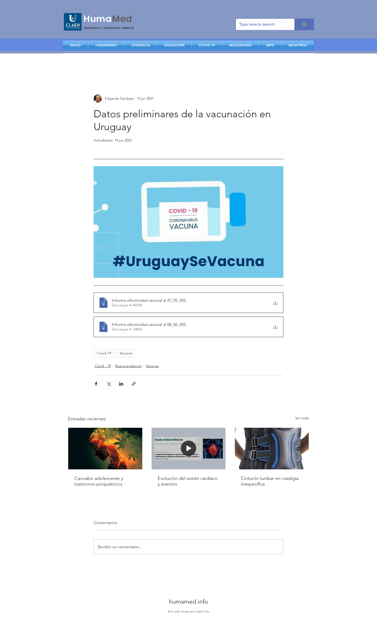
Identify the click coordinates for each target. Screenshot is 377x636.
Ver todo (302, 418)
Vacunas (126, 353)
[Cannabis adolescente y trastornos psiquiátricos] (105, 448)
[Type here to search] (304, 24)
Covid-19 (104, 353)
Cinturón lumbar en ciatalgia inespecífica (270, 481)
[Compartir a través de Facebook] (96, 383)
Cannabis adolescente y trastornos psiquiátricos (98, 481)
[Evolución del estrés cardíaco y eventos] (189, 448)
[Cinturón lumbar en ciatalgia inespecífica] (272, 448)
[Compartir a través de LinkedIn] (121, 383)
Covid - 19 (103, 366)
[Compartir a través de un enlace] (133, 383)
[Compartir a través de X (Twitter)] (108, 383)
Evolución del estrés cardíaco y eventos (188, 481)
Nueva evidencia (128, 366)
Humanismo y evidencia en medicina (109, 28)
